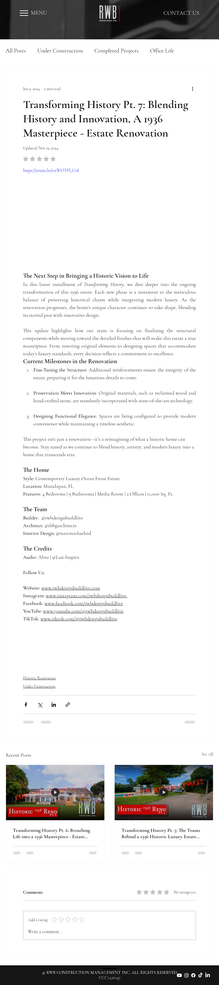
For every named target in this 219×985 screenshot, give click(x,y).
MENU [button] (39, 12)
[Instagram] (186, 975)
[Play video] (109, 215)
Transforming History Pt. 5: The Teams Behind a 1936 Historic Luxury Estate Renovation (160, 833)
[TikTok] (200, 975)
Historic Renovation (39, 678)
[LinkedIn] (207, 975)
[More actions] (192, 88)
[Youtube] (179, 975)
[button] (24, 13)
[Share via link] (67, 704)
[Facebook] (193, 975)
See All (207, 754)
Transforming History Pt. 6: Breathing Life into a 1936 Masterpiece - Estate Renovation (51, 833)
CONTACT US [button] (181, 13)
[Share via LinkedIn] (53, 704)
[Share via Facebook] (26, 704)
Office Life (162, 50)
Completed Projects (116, 50)
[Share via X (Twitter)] (39, 704)
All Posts (16, 50)
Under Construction (60, 50)
